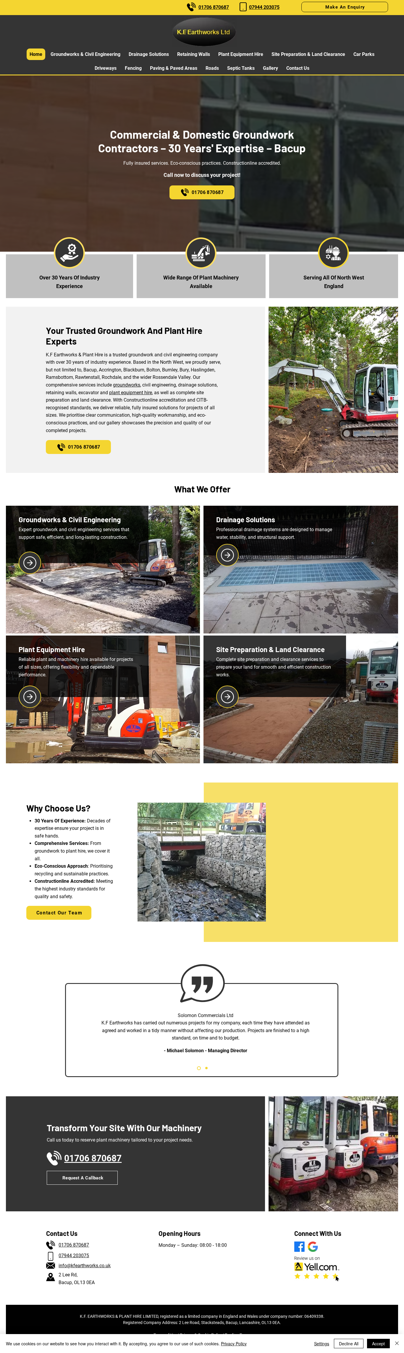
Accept (378, 1343)
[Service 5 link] (227, 697)
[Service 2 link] (227, 555)
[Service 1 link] (30, 563)
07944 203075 (74, 1255)
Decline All (348, 1343)
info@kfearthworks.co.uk (85, 1265)
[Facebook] (299, 1247)
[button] (344, 7)
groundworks (126, 385)
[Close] (396, 1343)
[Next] (338, 1029)
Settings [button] (321, 1343)
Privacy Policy (234, 1343)
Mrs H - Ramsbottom (207, 1043)
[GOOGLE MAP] (313, 1247)
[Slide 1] (198, 1068)
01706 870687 (74, 1245)
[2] (206, 1068)
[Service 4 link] (30, 697)
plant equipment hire (130, 392)
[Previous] (65, 1029)
